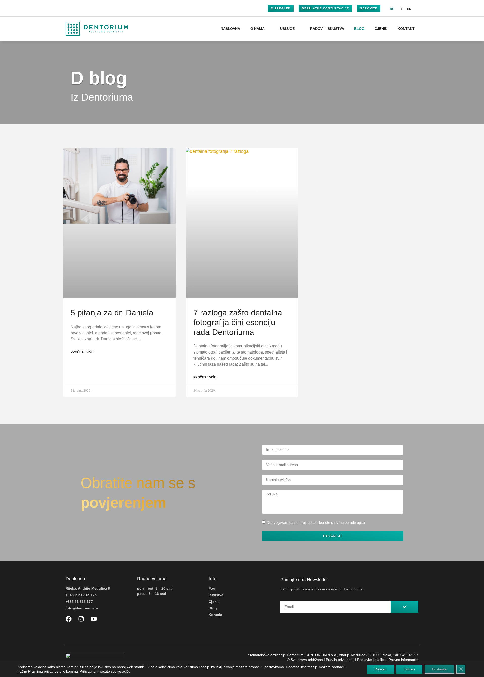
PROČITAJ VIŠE (82, 352)
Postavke (439, 669)
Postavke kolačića (371, 660)
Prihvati (380, 669)
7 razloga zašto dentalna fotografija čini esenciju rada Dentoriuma (237, 322)
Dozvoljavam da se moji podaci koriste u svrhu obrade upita (316, 522)
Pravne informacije (403, 660)
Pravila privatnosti (340, 660)
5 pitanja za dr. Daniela (112, 312)
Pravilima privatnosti (44, 671)
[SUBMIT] (404, 607)
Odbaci (409, 669)
